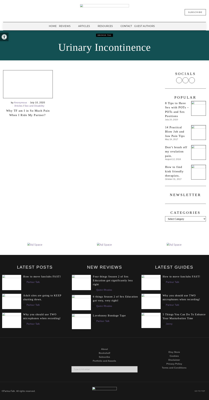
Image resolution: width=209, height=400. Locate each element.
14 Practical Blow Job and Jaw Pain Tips (175, 132)
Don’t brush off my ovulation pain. (176, 151)
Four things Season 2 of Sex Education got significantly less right (113, 280)
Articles (18, 105)
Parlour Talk (33, 282)
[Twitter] (179, 80)
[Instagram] (185, 80)
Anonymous (20, 102)
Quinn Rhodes (104, 290)
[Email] (192, 80)
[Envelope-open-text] (53, 372)
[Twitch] (16, 372)
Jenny (169, 323)
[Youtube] (53, 359)
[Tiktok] (16, 359)
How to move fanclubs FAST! (42, 276)
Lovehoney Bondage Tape (109, 315)
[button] (4, 37)
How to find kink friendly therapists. (174, 171)
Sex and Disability (34, 105)
